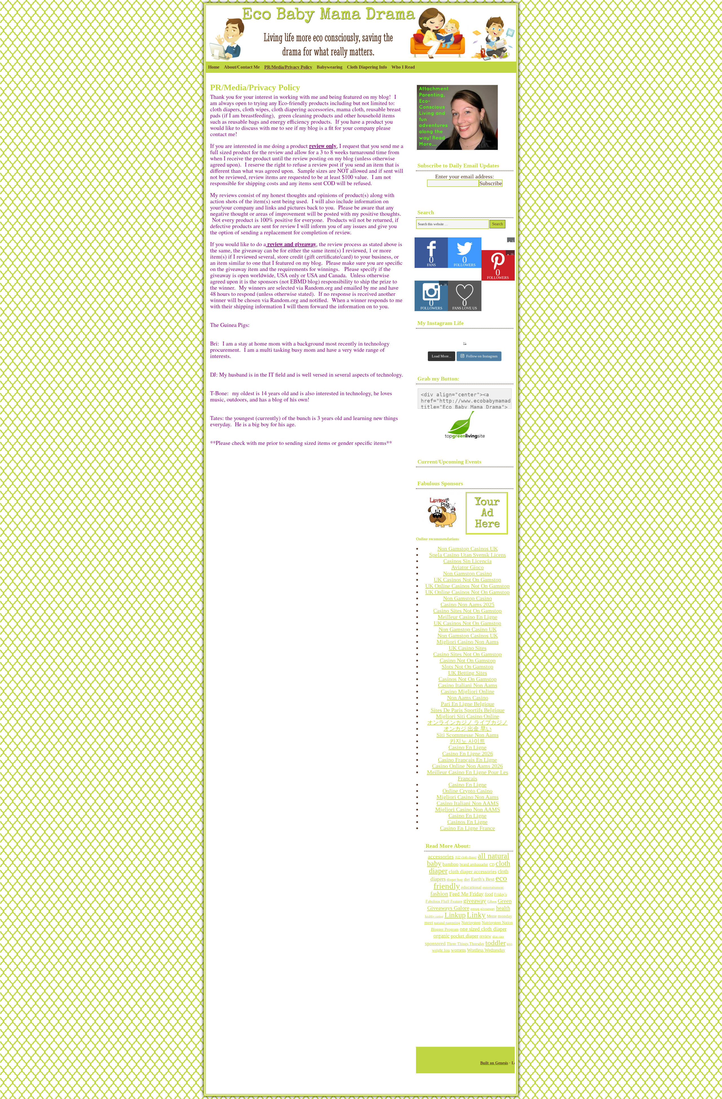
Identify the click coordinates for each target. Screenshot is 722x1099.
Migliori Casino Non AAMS (467, 809)
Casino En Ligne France (467, 828)
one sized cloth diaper (483, 929)
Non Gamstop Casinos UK (467, 548)
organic (441, 936)
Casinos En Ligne (467, 822)
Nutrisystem (471, 923)
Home (213, 67)
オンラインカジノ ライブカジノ (467, 722)
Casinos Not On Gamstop (468, 679)
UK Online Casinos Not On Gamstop (467, 586)
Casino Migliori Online (467, 691)
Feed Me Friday (466, 894)
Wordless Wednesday (486, 950)
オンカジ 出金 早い (468, 729)
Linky (476, 915)
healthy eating (434, 916)
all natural (493, 856)
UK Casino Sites (468, 648)
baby (434, 863)
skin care (498, 936)
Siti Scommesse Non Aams (468, 735)
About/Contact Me (242, 67)
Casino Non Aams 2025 (467, 604)
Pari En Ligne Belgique (467, 704)
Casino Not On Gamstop (468, 660)
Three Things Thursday (465, 943)
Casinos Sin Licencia (467, 561)
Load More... (441, 356)
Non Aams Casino (467, 697)
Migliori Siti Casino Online (467, 716)
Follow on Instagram (482, 356)
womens (458, 950)
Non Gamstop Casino (467, 573)
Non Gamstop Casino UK (468, 629)
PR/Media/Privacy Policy (288, 67)
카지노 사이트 (467, 741)
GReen (492, 902)
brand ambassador (474, 864)
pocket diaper (464, 936)
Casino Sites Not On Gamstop (467, 611)
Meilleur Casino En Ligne (467, 617)
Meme (492, 916)
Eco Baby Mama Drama (361, 16)
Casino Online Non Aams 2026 (467, 766)
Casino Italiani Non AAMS (468, 803)
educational (471, 887)
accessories (441, 856)
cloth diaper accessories (473, 871)
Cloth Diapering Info (366, 69)
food (489, 894)
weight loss (441, 950)
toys (509, 944)
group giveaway (482, 908)
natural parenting (447, 923)
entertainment (493, 887)
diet (467, 879)
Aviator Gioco (467, 567)
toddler (495, 943)
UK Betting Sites (467, 673)
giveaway (474, 900)
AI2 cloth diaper (466, 857)
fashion (439, 893)
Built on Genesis (494, 1063)
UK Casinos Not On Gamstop (467, 579)
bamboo (451, 864)
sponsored (435, 943)
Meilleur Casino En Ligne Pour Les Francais (467, 775)
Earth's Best (482, 879)
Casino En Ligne (467, 747)
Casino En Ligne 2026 (467, 753)
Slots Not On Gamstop (467, 666)
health (503, 908)
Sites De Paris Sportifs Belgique (468, 710)
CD (491, 864)
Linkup (455, 915)
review (485, 936)
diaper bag (455, 880)
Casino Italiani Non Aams (467, 685)
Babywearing (328, 69)
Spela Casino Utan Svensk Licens (467, 555)
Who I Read (403, 67)
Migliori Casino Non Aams (468, 642)
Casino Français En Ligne (467, 760)
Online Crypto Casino (467, 791)
